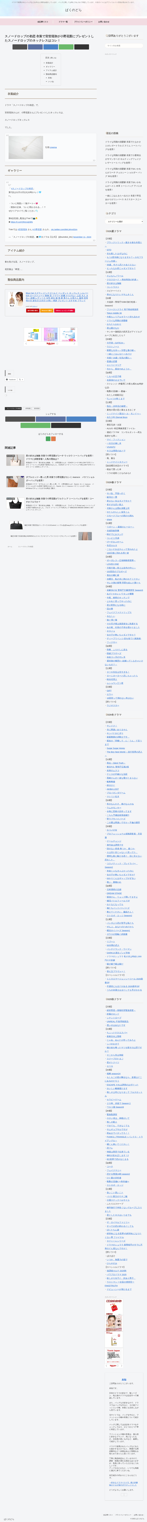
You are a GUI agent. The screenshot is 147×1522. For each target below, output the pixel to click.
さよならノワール (115, 276)
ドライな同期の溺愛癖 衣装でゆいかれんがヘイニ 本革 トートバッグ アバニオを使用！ (123, 186)
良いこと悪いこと (115, 1193)
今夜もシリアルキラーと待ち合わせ (123, 317)
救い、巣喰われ (114, 882)
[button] (81, 47)
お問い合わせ (138, 1515)
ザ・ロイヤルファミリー (118, 1222)
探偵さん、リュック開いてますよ (122, 897)
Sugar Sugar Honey (116, 748)
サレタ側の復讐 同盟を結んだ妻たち (123, 583)
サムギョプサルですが (117, 1129)
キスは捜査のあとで (116, 451)
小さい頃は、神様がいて (118, 1118)
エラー (110, 694)
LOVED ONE (113, 564)
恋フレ (110, 1148)
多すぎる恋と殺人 (115, 504)
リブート (111, 942)
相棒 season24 (113, 1074)
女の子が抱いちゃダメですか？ (121, 635)
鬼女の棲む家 (113, 575)
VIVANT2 (111, 447)
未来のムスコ (113, 770)
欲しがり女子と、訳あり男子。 (121, 1278)
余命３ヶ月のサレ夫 (116, 657)
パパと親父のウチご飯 (117, 1196)
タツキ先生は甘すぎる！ (118, 672)
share (109, 519)
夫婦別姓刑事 (113, 531)
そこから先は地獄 (115, 1055)
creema (53, 147)
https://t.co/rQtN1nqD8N (22, 222)
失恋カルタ (112, 545)
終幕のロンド (113, 1014)
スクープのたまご (115, 1059)
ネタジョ (111, 631)
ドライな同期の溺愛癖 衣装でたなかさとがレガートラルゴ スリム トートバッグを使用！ (123, 145)
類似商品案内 (51, 74)
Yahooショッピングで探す (65, 310)
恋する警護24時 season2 (118, 1174)
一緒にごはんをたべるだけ (119, 354)
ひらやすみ (112, 1263)
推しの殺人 (112, 1122)
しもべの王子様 (114, 376)
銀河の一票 (112, 497)
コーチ (110, 1166)
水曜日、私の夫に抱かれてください (123, 579)
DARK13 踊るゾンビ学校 (118, 953)
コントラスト (113, 287)
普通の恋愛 (112, 361)
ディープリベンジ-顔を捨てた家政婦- (124, 638)
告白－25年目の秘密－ (117, 406)
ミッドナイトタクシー (117, 462)
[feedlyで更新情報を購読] (48, 438)
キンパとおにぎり (115, 733)
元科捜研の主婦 (114, 889)
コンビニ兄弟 (113, 538)
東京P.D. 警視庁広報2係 (118, 767)
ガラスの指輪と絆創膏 (117, 934)
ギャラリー (50, 67)
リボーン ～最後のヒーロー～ (120, 527)
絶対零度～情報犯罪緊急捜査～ (121, 1010)
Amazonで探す (47, 310)
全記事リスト (108, 1515)
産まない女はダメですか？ (119, 501)
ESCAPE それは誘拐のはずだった (123, 1085)
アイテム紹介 (51, 70)
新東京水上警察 (114, 1036)
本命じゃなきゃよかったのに (120, 871)
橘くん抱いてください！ (118, 1144)
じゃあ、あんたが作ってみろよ (121, 1040)
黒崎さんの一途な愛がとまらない (122, 778)
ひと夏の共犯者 (114, 1178)
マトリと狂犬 (113, 796)
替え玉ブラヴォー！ (116, 971)
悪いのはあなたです (116, 1025)
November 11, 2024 (82, 237)
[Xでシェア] (20, 47)
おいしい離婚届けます (117, 1088)
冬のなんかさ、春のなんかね (120, 804)
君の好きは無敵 (114, 283)
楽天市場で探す (33, 310)
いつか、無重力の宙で (117, 1259)
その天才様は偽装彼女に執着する (122, 624)
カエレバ (34, 306)
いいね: (51, 81)
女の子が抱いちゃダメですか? (121, 875)
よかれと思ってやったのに (119, 601)
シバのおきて (113, 1044)
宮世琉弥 (37, 408)
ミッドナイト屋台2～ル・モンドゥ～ (124, 413)
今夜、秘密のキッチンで (118, 598)
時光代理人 (112, 679)
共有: (50, 78)
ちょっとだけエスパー (117, 1033)
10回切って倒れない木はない (120, 698)
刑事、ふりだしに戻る (117, 650)
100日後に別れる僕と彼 (118, 553)
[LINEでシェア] (66, 47)
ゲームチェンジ (114, 841)
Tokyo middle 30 (114, 313)
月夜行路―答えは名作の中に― (121, 568)
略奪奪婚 (111, 782)
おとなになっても (115, 904)
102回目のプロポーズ (117, 571)
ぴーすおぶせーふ (115, 542)
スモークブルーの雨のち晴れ (120, 516)
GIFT (109, 691)
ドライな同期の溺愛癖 (117, 320)
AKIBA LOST (113, 789)
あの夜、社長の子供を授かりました (123, 627)
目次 (47, 58)
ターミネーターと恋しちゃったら (122, 676)
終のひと (111, 785)
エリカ (110, 1066)
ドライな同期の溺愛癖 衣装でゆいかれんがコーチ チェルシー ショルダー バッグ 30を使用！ (123, 172)
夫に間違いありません (117, 729)
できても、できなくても (118, 1126)
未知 (124, 1379)
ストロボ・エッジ (115, 1185)
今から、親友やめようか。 (119, 369)
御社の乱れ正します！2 (118, 1155)
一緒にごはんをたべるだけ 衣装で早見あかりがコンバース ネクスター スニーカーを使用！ (123, 199)
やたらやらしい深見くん (118, 512)
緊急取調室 (112, 1114)
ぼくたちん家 (113, 1230)
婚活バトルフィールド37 (118, 901)
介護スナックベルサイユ (118, 1200)
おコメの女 (112, 830)
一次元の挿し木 (114, 443)
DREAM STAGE (114, 893)
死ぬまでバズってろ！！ (118, 1133)
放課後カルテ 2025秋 (116, 1271)
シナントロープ (114, 1018)
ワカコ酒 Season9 (115, 1107)
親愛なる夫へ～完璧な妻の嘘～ (121, 350)
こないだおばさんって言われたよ (122, 549)
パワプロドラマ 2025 (116, 1274)
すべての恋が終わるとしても (120, 1226)
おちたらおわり (114, 324)
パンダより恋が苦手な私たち (120, 923)
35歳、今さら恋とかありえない (121, 265)
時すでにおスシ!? (115, 534)
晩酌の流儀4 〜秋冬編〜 (118, 1181)
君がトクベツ (113, 1062)
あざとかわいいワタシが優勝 (120, 594)
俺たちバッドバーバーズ (118, 908)
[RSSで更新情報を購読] (53, 438)
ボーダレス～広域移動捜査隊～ (121, 560)
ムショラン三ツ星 (115, 683)
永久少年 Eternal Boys (117, 417)
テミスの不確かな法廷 (117, 774)
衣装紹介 (49, 63)
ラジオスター (113, 705)
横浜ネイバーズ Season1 (118, 930)
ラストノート (113, 347)
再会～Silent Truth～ (116, 763)
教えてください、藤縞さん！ (120, 912)
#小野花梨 (37, 229)
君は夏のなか (113, 328)
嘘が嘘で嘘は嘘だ (115, 964)
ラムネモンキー (114, 808)
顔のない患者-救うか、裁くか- (121, 848)
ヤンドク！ (112, 726)
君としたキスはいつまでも (119, 1215)
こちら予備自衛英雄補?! (118, 815)
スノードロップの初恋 (14, 408)
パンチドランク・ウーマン (119, 949)
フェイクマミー (114, 1170)
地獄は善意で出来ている (118, 1152)
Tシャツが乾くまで (116, 399)
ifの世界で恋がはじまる (118, 1159)
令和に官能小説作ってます (119, 811)
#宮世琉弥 (22, 229)
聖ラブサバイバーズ (116, 819)
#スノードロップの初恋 (22, 188)
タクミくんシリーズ (116, 1241)
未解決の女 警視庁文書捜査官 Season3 (125, 590)
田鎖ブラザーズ (114, 653)
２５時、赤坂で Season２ (119, 1103)
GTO (109, 250)
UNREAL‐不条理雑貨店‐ (118, 1021)
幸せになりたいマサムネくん (120, 294)
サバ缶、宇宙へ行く (116, 493)
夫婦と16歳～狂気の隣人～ (119, 358)
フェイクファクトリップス (119, 612)
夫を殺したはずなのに (117, 253)
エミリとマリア (114, 365)
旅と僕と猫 (112, 620)
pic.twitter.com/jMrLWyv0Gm (64, 229)
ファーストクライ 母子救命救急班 (122, 309)
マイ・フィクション (116, 439)
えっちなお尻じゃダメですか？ (121, 268)
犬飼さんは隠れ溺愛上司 (118, 508)
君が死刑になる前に (116, 605)
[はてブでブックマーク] (50, 47)
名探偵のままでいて (116, 380)
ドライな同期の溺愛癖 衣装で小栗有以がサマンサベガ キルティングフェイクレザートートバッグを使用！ (123, 159)
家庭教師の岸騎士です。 (118, 737)
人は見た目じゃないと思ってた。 (122, 852)
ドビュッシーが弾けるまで (119, 1289)
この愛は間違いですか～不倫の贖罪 (123, 822)
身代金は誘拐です (115, 845)
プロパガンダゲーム (116, 793)
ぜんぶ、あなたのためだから (120, 927)
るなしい (111, 616)
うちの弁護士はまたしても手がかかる (124, 990)
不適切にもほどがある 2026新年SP (123, 986)
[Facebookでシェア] (35, 47)
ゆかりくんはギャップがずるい (121, 878)
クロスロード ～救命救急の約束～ (122, 279)
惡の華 (110, 609)
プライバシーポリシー (123, 1515)
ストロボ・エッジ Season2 (119, 915)
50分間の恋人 (113, 945)
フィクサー (112, 642)
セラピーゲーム (114, 1099)
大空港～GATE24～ (116, 343)
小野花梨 (28, 408)
